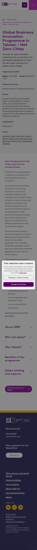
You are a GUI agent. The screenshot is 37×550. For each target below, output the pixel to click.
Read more (23, 273)
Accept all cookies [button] (18, 284)
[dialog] (18, 275)
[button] (18, 277)
